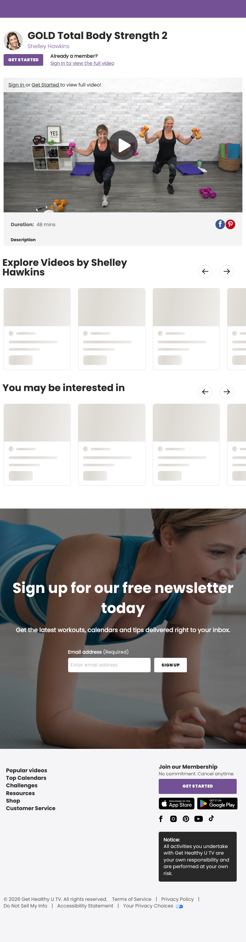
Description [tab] (23, 240)
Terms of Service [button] (131, 899)
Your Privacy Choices (148, 906)
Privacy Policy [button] (177, 899)
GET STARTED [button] (23, 60)
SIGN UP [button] (170, 665)
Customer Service (31, 808)
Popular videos (26, 770)
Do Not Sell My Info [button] (25, 906)
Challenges (22, 785)
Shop (13, 801)
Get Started (46, 84)
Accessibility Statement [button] (85, 906)
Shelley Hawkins (48, 46)
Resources (20, 793)
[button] (82, 60)
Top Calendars (26, 778)
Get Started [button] (197, 786)
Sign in (17, 84)
